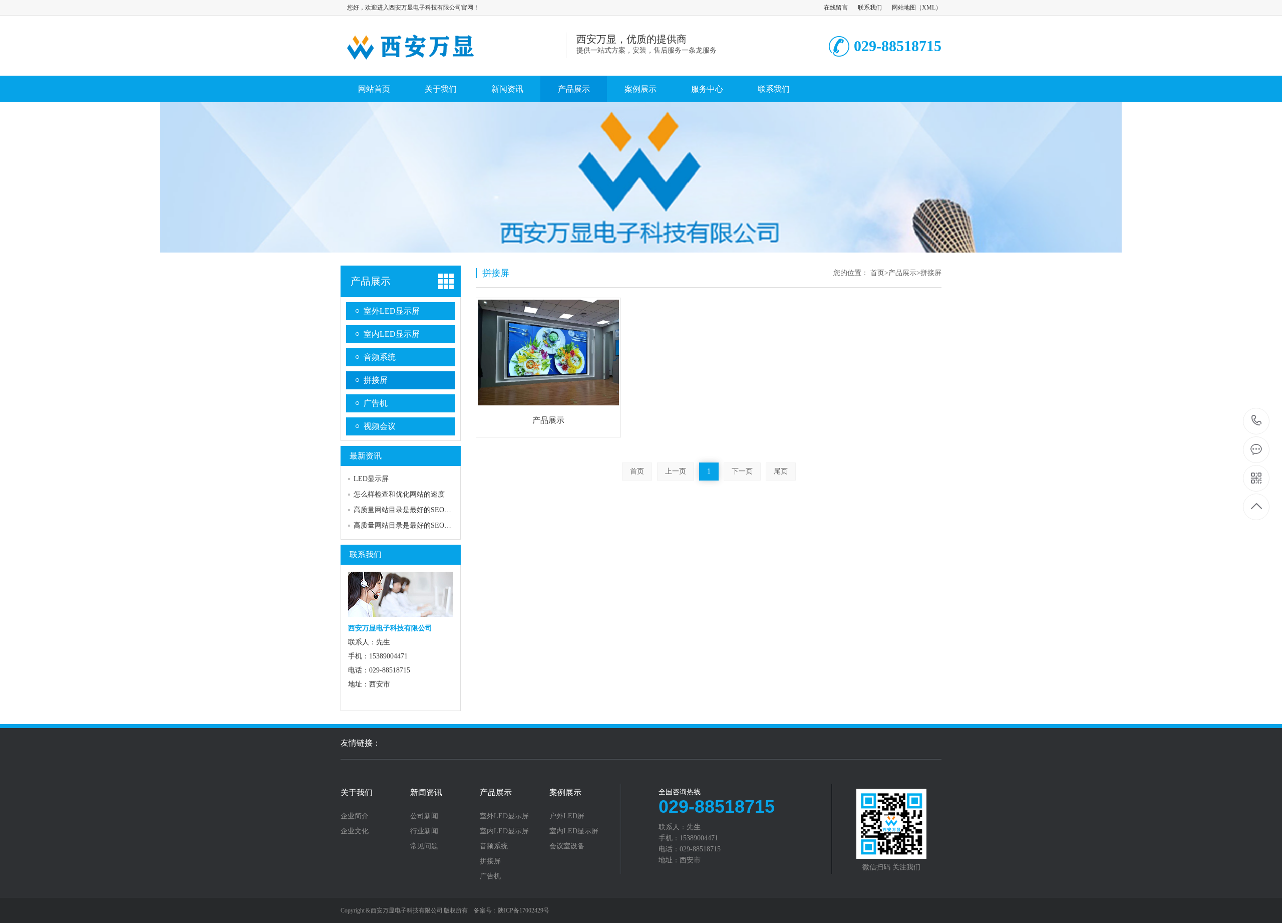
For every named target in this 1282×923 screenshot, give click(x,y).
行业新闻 (424, 831)
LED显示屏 (371, 479)
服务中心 (707, 89)
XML (928, 7)
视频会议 (380, 426)
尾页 (781, 471)
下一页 (742, 471)
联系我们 (870, 7)
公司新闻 (424, 816)
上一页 (675, 471)
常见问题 (424, 846)
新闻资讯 (507, 89)
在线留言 (836, 7)
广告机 (376, 403)
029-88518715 (1256, 421)
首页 (877, 273)
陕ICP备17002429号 (523, 910)
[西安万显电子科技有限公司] (453, 65)
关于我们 (441, 89)
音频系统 (380, 357)
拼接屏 (376, 380)
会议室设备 (566, 846)
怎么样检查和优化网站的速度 (399, 494)
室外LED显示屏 (392, 311)
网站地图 (904, 7)
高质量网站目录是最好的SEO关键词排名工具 (423, 510)
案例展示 (640, 89)
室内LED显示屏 (392, 334)
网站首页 (374, 89)
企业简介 (355, 816)
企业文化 (355, 831)
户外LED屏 (566, 816)
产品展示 (574, 89)
